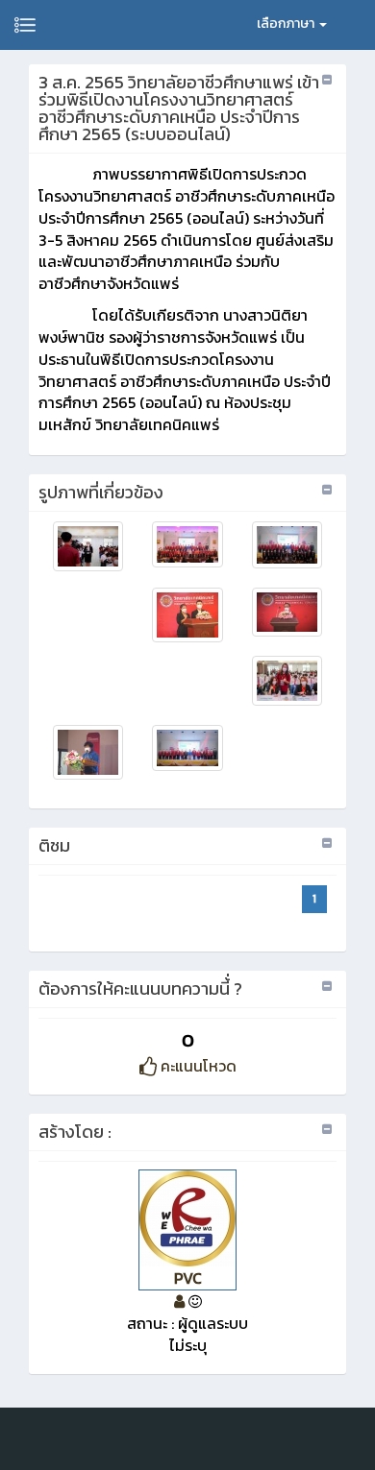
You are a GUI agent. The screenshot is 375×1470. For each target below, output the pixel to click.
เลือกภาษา (287, 23)
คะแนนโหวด (197, 1065)
